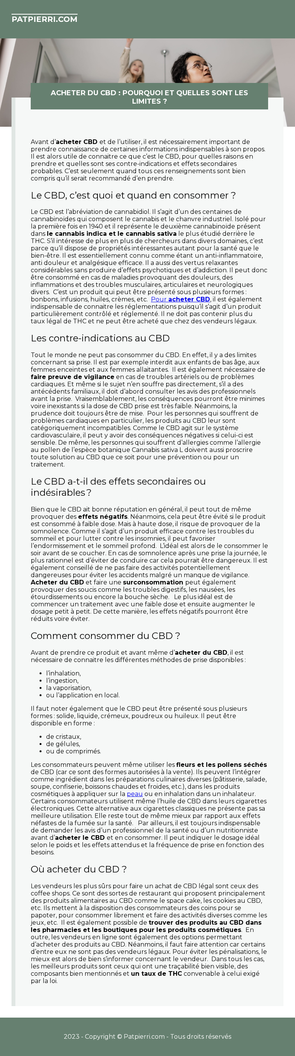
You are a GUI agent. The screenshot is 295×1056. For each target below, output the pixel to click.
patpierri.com (45, 19)
